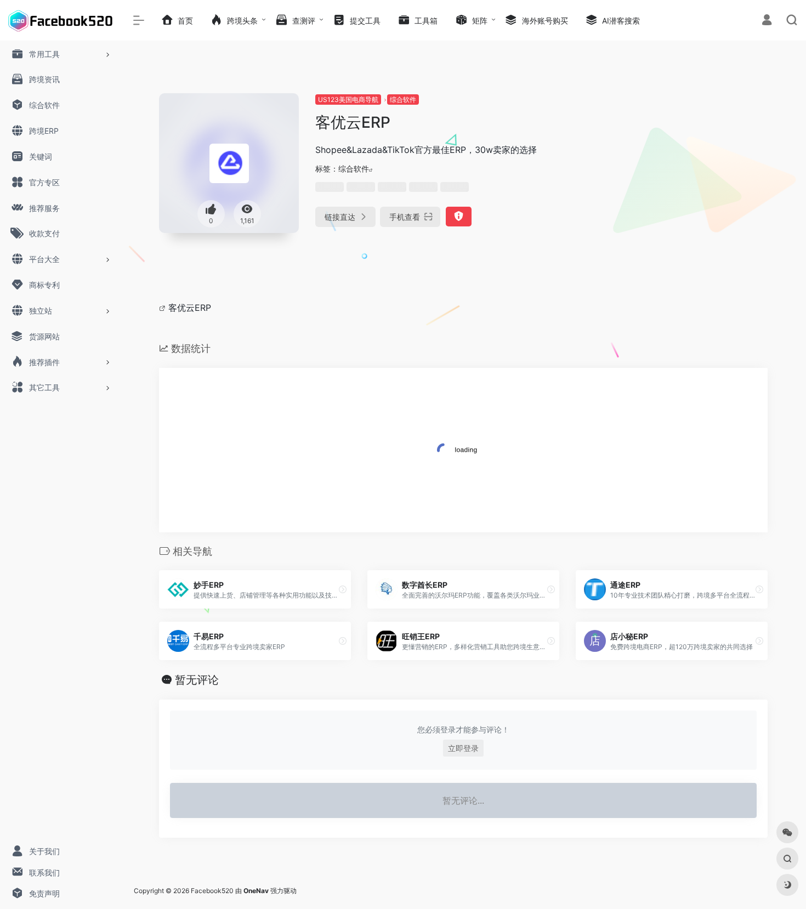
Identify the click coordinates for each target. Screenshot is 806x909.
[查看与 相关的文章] (163, 307)
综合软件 (403, 99)
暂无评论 (197, 679)
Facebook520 (212, 891)
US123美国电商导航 (348, 99)
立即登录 (463, 748)
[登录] (767, 21)
